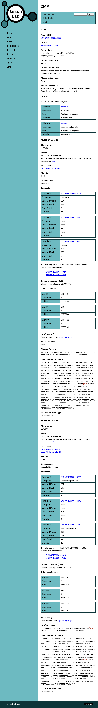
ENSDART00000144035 (71, 217)
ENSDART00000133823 (56, 272)
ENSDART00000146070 (71, 241)
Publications (13, 45)
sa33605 (64, 107)
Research (11, 50)
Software (11, 58)
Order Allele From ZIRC (50, 168)
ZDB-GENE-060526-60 (50, 45)
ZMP (9, 67)
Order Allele (47, 18)
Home (10, 33)
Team (9, 62)
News (9, 41)
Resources (11, 54)
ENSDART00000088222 (71, 193)
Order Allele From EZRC (51, 452)
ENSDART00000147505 (56, 274)
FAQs (44, 21)
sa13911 (64, 123)
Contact (10, 37)
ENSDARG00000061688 (51, 38)
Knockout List (48, 14)
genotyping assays (65, 337)
